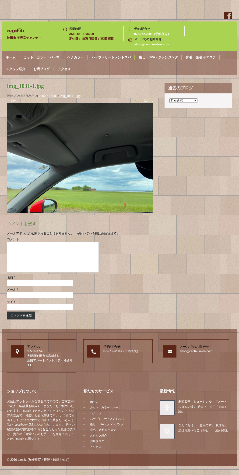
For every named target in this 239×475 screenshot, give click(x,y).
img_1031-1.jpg (70, 96)
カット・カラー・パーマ (42, 57)
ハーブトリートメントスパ (111, 57)
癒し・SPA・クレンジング (158, 57)
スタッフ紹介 (15, 69)
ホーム (11, 57)
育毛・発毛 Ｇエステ (201, 57)
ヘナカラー (75, 57)
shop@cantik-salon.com (151, 44)
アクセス (64, 69)
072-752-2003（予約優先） (152, 34)
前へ (12, 100)
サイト (11, 301)
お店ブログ (41, 69)
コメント (13, 239)
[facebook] (228, 15)
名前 (11, 277)
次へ (148, 100)
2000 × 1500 (47, 96)
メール (12, 289)
